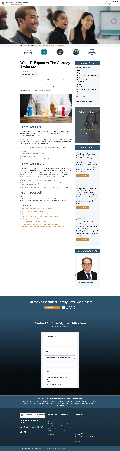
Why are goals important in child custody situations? (37, 208)
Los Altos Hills (85, 401)
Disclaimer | (58, 448)
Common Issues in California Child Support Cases (36, 221)
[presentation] (85, 137)
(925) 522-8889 (112, 4)
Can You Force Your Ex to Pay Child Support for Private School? (40, 216)
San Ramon (85, 403)
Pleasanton (56, 403)
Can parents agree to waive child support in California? (37, 214)
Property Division (82, 73)
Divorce (79, 70)
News (83, 3)
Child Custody (81, 94)
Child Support (81, 96)
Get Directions (78, 441)
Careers (63, 433)
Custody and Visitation (83, 67)
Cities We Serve (90, 3)
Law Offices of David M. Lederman (28, 45)
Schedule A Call (51, 308)
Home (62, 418)
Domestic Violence (52, 428)
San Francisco (75, 403)
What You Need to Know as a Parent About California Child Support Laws (43, 226)
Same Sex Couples (82, 87)
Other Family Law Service (84, 101)
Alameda (25, 401)
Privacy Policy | (50, 448)
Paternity (79, 84)
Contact (97, 3)
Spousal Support (82, 99)
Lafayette (75, 401)
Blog (40, 45)
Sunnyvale (94, 403)
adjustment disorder (25, 176)
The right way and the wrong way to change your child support (40, 224)
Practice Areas (70, 3)
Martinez (93, 401)
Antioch (38, 401)
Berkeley (45, 401)
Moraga (26, 403)
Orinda (33, 403)
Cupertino (53, 401)
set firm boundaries (47, 147)
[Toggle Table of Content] (35, 75)
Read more (83, 175)
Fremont (68, 401)
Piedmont (48, 403)
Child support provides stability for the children (35, 219)
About (63, 3)
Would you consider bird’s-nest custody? (33, 211)
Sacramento (65, 403)
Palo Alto (40, 403)
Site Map (64, 448)
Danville (61, 401)
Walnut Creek (60, 405)
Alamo (32, 401)
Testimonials (64, 426)
